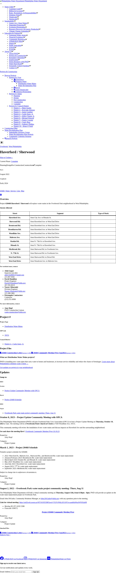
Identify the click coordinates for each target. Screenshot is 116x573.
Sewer (17, 88)
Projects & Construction (17, 56)
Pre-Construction (20, 100)
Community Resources (17, 39)
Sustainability (9, 21)
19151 (7, 335)
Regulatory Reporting (17, 58)
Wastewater (13, 17)
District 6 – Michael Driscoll (24, 118)
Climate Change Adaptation (19, 31)
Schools (12, 47)
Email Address (5, 572)
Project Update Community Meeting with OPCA (22, 391)
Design (16, 98)
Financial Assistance (16, 37)
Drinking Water (14, 15)
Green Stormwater (21, 90)
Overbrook (4, 146)
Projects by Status (15, 94)
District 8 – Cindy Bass (22, 122)
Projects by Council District (19, 106)
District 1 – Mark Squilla (22, 108)
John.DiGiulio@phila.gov (50, 499)
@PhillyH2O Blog (16, 41)
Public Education (15, 45)
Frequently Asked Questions (19, 66)
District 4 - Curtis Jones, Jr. (14, 344)
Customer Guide (15, 9)
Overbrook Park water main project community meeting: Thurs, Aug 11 (30, 413)
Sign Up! (36, 572)
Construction (18, 102)
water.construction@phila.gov (15, 312)
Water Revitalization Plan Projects (21, 134)
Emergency (20, 79)
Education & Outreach (13, 33)
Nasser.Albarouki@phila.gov (15, 291)
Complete (17, 104)
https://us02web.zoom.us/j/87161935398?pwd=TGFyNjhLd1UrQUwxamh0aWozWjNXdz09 (53, 502)
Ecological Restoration (17, 27)
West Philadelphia (15, 146)
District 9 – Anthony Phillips (24, 124)
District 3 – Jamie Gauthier (23, 112)
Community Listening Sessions (20, 136)
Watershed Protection (16, 25)
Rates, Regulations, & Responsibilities (22, 13)
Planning (17, 96)
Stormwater (13, 19)
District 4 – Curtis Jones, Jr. (23, 114)
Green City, (18, 23)
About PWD (13, 54)
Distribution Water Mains (27, 84)
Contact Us (13, 68)
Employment (13, 60)
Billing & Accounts (16, 11)
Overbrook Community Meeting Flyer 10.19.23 (42, 431)
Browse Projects (10, 75)
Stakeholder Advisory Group (19, 132)
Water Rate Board (15, 64)
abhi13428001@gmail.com (14, 275)
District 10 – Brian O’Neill (23, 126)
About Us (8, 51)
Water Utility (9, 7)
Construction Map (11, 128)
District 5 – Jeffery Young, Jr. (24, 116)
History (11, 43)
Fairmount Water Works (17, 35)
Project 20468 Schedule (13, 400)
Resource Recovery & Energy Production (24, 29)
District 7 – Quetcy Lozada (23, 120)
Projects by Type (15, 77)
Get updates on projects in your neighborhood (16, 367)
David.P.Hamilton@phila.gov (15, 283)
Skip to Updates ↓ (6, 157)
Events (11, 49)
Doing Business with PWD (19, 62)
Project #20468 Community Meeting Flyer (58, 512)
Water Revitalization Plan (27, 86)
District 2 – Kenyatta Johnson (24, 110)
